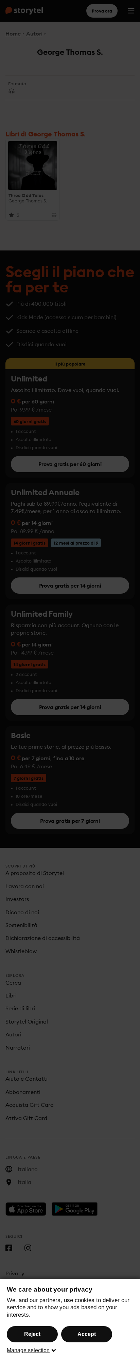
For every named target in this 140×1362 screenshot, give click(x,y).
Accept (86, 1334)
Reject (32, 1334)
